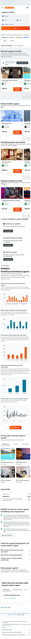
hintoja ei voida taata (6, 625)
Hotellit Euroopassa (16, 613)
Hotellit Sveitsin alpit (11, 614)
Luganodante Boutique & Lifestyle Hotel (12, 200)
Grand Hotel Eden (6, 123)
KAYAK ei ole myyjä (7, 629)
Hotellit (9, 613)
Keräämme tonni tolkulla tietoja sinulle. (11, 632)
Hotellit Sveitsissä (25, 613)
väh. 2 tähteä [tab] (25, 444)
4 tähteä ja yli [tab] (5, 444)
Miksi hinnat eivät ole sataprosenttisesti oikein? (13, 635)
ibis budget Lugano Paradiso (9, 80)
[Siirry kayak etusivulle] (9, 8)
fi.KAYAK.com (3, 613)
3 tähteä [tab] (15, 444)
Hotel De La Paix (6, 162)
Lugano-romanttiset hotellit (10, 598)
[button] (2, 7)
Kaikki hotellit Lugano (6, 607)
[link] (8, 231)
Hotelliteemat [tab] (6, 589)
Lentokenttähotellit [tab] (17, 589)
